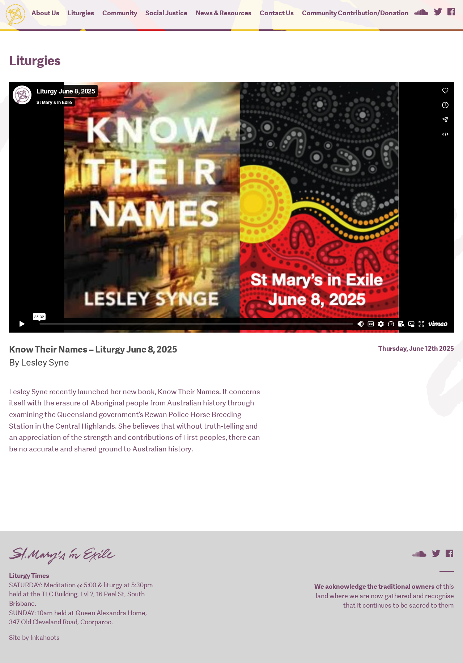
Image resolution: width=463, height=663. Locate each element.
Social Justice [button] (166, 13)
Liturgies (81, 13)
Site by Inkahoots (34, 637)
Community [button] (119, 13)
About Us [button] (45, 13)
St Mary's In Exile (15, 13)
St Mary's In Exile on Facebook (451, 11)
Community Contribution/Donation (355, 13)
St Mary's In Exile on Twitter (438, 11)
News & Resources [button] (223, 13)
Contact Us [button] (277, 13)
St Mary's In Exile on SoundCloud (421, 11)
